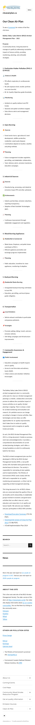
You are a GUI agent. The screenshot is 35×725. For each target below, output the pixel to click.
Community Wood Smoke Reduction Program (13, 693)
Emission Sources (9, 704)
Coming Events (9, 683)
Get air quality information (13, 699)
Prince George (7, 635)
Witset (5, 616)
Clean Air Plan (8, 709)
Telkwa (5, 619)
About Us (6, 678)
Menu (29, 10)
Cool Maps (7, 687)
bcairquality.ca (12, 655)
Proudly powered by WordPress (20, 721)
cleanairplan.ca (10, 13)
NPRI (20, 663)
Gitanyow (6, 611)
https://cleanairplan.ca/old (16, 600)
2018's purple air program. (11, 578)
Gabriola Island (7, 646)
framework (11, 27)
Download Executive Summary (15, 514)
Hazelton (5, 614)
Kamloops (6, 644)
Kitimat (5, 641)
